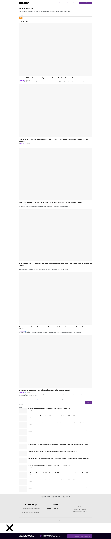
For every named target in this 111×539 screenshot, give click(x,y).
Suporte (69, 2)
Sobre (60, 2)
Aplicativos (48, 506)
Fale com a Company (85, 2)
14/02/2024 (28, 80)
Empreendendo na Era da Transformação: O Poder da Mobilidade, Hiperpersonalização (44, 390)
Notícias (55, 506)
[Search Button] (20, 18)
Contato (75, 2)
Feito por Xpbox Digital (57, 520)
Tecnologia (55, 508)
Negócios (49, 508)
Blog (65, 2)
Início (50, 2)
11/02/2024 (28, 392)
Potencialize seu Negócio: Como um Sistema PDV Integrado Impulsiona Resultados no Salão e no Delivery (50, 202)
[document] (55, 531)
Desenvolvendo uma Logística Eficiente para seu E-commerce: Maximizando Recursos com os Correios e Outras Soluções (56, 422)
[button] (9, 532)
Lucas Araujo (22, 80)
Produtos (55, 2)
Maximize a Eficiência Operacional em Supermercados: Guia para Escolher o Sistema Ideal (46, 78)
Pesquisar (89, 402)
